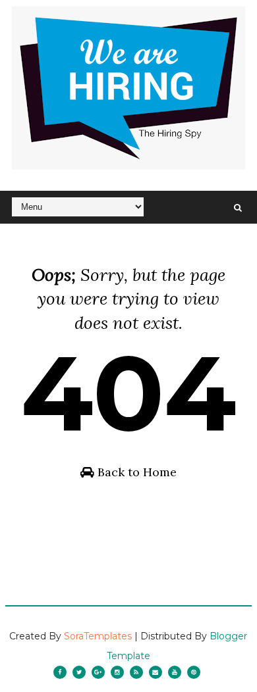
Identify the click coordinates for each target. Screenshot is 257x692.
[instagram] (117, 672)
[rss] (136, 672)
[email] (155, 672)
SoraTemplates (98, 636)
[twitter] (79, 672)
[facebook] (60, 672)
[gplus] (98, 672)
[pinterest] (193, 672)
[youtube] (174, 672)
